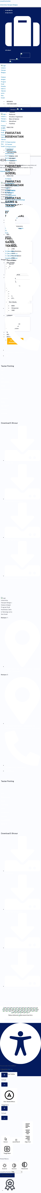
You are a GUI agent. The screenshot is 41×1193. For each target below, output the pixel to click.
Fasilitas (12, 123)
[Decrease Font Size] (4, 1084)
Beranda (10, 101)
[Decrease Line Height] (4, 1118)
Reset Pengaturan (7, 1175)
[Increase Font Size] (4, 1075)
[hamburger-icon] (17, 101)
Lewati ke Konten (5, 1172)
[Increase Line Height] (4, 1108)
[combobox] (20, 1012)
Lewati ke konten (5, 1)
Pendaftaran (11, 260)
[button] (2, 1021)
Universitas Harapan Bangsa (9, 5)
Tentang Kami (11, 104)
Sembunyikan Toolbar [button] (8, 1074)
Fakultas (10, 127)
